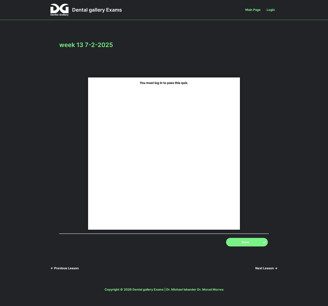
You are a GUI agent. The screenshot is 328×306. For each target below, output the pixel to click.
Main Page (253, 10)
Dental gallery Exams (97, 10)
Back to (164, 240)
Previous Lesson (64, 268)
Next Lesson (266, 268)
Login (271, 10)
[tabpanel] (164, 142)
